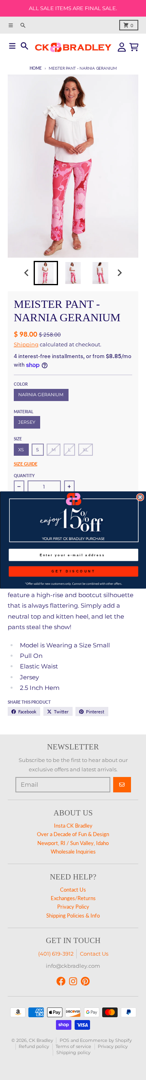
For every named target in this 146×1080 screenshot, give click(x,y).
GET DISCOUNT (74, 571)
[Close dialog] (140, 497)
